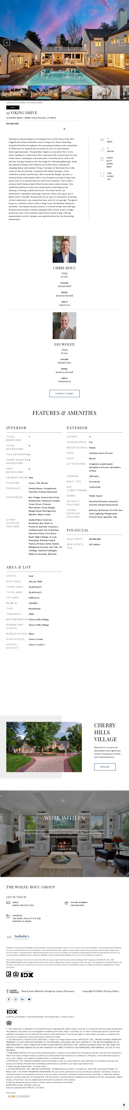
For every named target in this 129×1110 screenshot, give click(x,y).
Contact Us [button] (64, 849)
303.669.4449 (64, 286)
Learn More (10, 967)
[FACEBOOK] (8, 999)
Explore (104, 767)
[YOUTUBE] (29, 999)
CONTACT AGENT (64, 393)
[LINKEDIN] (22, 999)
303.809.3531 (64, 362)
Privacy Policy (111, 991)
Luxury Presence (65, 991)
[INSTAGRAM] (15, 999)
